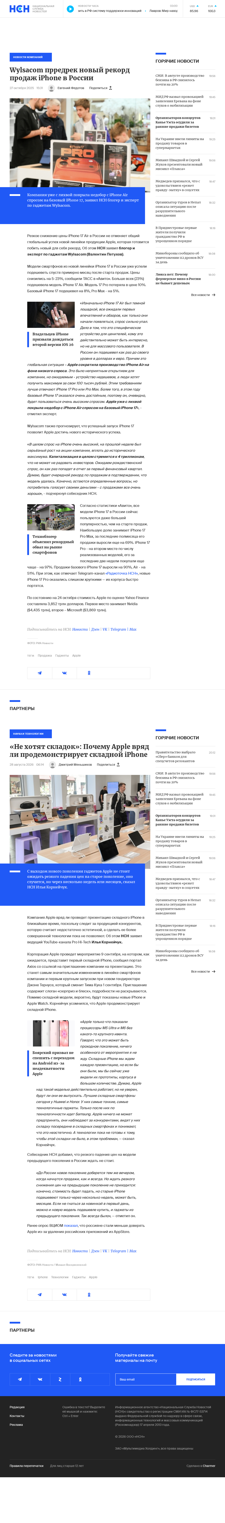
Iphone (43, 1277)
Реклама (16, 1425)
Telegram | (120, 629)
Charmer (209, 1466)
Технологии (60, 1277)
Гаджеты (62, 655)
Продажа (45, 655)
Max (132, 629)
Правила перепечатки (27, 1466)
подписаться (195, 1379)
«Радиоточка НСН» (121, 573)
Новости (80, 629)
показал (71, 1225)
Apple (76, 655)
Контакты (17, 1416)
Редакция (17, 1407)
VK (105, 629)
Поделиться (98, 88)
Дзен (95, 629)
